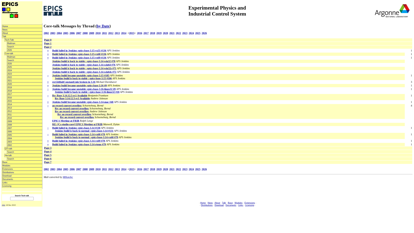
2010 (9, 118)
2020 (9, 84)
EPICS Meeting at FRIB (65, 120)
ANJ (3, 205)
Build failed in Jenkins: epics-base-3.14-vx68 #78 (78, 134)
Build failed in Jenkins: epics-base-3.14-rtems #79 (79, 144)
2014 (9, 104)
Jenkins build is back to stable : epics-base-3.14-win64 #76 (83, 64)
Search (10, 46)
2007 (9, 128)
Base (4, 162)
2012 (9, 111)
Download (6, 176)
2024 (9, 70)
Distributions (8, 172)
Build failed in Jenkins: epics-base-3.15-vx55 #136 (79, 50)
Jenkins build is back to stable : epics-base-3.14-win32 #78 (83, 61)
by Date (103, 26)
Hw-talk (8, 155)
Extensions (7, 169)
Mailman (11, 43)
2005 (9, 135)
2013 (9, 108)
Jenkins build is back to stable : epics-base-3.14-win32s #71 (84, 68)
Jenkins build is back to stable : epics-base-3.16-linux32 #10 (87, 92)
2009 (9, 121)
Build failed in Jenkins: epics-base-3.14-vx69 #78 (78, 140)
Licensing (6, 186)
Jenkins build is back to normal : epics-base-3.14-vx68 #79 (86, 137)
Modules (6, 165)
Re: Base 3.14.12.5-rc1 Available (69, 95)
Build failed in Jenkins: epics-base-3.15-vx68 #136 (79, 54)
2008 (9, 125)
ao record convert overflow (67, 105)
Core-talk (9, 53)
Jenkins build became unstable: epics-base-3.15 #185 (80, 75)
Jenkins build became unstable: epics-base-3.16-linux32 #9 (84, 89)
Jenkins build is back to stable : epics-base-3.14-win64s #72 (84, 72)
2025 (9, 67)
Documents (7, 179)
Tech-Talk (9, 40)
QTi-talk (8, 148)
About (5, 33)
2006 (9, 131)
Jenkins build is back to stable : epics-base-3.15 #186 (83, 78)
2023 (9, 74)
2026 (9, 50)
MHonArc (68, 177)
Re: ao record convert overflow (72, 108)
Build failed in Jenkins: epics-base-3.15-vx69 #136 (79, 57)
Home (5, 26)
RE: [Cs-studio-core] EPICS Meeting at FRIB (77, 124)
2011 (9, 114)
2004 (9, 138)
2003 (9, 142)
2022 (9, 77)
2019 (9, 87)
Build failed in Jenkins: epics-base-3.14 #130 (76, 128)
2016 (9, 97)
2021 (9, 80)
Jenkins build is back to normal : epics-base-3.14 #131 (84, 130)
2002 (9, 145)
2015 (9, 101)
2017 (9, 94)
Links (4, 182)
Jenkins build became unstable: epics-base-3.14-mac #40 (82, 102)
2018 (9, 91)
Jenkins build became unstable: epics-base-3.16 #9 (79, 85)
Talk (4, 36)
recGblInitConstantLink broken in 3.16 (73, 82)
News (5, 29)
